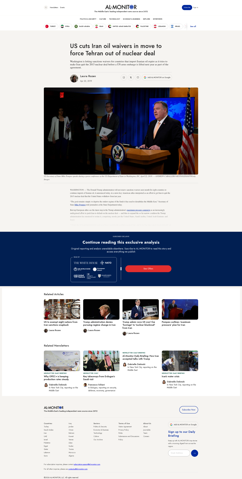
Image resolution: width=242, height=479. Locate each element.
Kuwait (71, 436)
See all (193, 26)
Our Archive (98, 439)
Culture (102, 19)
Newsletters (54, 7)
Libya (70, 442)
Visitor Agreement (125, 426)
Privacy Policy (123, 430)
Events (62, 7)
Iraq (70, 423)
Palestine (47, 442)
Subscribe (187, 7)
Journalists (146, 430)
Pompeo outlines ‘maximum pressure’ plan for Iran (176, 323)
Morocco (72, 452)
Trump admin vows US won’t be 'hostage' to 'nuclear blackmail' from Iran (139, 325)
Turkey (46, 426)
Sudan (71, 446)
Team (145, 433)
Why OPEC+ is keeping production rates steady (56, 378)
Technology (114, 19)
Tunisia (71, 449)
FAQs (120, 433)
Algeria (71, 456)
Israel (46, 439)
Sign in (195, 7)
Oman (71, 430)
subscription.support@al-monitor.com (87, 464)
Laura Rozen (88, 76)
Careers (146, 436)
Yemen (71, 439)
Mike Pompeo (80, 204)
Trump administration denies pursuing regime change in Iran (99, 323)
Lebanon (47, 452)
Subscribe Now (188, 409)
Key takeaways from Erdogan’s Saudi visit (99, 378)
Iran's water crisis (170, 376)
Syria (46, 456)
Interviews (157, 19)
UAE (45, 436)
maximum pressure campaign (138, 210)
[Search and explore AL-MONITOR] (46, 7)
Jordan (71, 426)
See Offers (148, 268)
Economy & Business (131, 19)
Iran (45, 433)
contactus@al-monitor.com (77, 469)
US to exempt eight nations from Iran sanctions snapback (61, 323)
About (145, 426)
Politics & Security (88, 19)
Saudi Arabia (48, 430)
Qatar (46, 449)
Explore (146, 19)
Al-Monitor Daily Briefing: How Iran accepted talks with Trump (141, 357)
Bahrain (71, 433)
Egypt (46, 446)
